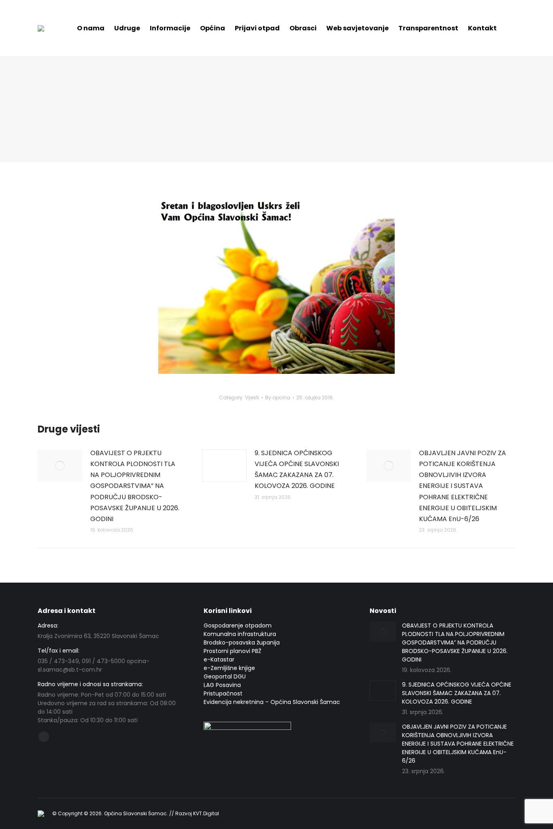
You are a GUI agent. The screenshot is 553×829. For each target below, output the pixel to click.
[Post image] (60, 465)
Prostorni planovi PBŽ (233, 651)
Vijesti (252, 397)
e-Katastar (219, 659)
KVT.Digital (206, 813)
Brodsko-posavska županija (242, 642)
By (277, 397)
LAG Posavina (222, 685)
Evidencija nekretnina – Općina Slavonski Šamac (272, 702)
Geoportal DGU (225, 676)
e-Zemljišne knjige (229, 668)
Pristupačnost (223, 693)
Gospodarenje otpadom (238, 625)
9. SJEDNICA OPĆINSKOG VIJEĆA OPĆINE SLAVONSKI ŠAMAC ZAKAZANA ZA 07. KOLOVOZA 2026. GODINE (297, 469)
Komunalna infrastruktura (240, 634)
